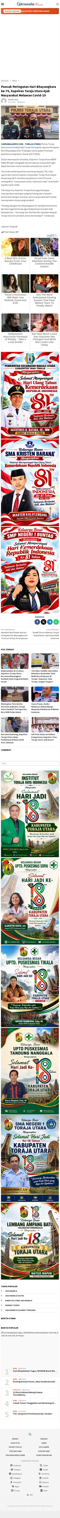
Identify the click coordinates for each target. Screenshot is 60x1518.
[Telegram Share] (50, 622)
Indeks (15, 1439)
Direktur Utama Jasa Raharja (18, 1300)
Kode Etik (15, 1443)
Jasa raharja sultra (14, 1296)
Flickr (45, 1491)
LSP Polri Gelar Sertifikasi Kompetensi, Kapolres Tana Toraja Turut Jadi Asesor (44, 737)
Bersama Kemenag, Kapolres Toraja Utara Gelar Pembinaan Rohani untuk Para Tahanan (14, 738)
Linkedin (45, 1478)
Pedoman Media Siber (15, 1455)
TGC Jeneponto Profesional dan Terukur (32, 1414)
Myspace (45, 1482)
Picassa (17, 1491)
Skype (17, 1486)
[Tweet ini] (43, 622)
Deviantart (17, 1482)
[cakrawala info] (30, 4)
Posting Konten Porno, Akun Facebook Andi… (35, 1381)
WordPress (45, 1474)
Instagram (17, 1478)
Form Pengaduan (44, 1455)
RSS (31, 1495)
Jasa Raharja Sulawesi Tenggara (20, 1310)
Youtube (45, 1486)
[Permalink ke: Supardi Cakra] (4, 100)
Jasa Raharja (11, 1291)
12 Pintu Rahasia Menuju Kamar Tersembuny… (28, 1393)
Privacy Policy (15, 1447)
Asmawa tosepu (12, 1305)
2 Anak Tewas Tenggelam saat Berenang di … (34, 1403)
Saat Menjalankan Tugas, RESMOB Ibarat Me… (35, 1371)
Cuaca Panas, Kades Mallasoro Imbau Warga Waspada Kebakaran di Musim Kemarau (45, 708)
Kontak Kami (44, 1451)
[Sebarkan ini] (37, 622)
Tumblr (45, 1470)
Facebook (17, 1465)
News (15, 1368)
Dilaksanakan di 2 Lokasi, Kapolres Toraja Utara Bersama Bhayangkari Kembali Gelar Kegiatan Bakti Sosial (14, 676)
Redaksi (44, 1439)
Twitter (45, 1465)
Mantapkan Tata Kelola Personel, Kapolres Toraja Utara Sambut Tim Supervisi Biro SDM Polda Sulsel (14, 708)
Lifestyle (17, 1390)
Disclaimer (44, 1447)
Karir (44, 1443)
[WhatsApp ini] (56, 622)
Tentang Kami (15, 1451)
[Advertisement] (30, 45)
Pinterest (17, 1470)
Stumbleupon (17, 1474)
